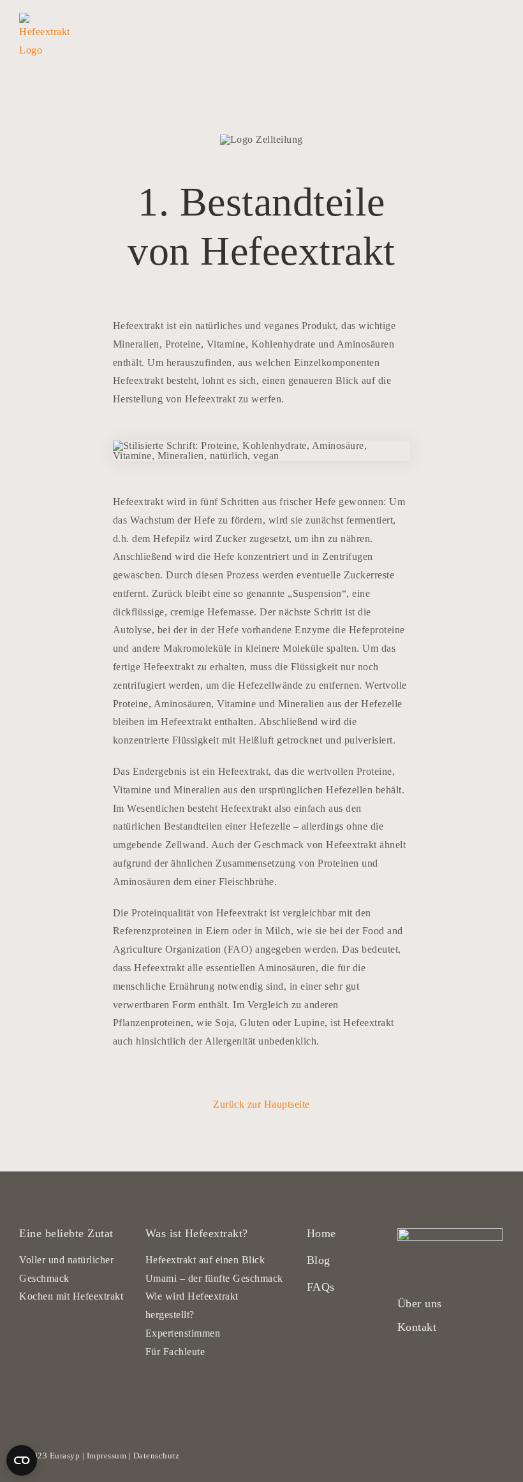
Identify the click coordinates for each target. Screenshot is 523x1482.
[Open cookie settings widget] (21, 1460)
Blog (318, 1260)
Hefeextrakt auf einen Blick (205, 1259)
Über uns (419, 1303)
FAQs (321, 1286)
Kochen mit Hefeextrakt (71, 1296)
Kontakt (417, 1327)
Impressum (107, 1455)
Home (321, 1233)
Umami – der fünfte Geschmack (214, 1278)
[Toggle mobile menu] (499, 19)
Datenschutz (156, 1455)
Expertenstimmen (183, 1333)
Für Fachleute (175, 1351)
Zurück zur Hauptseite (261, 1104)
